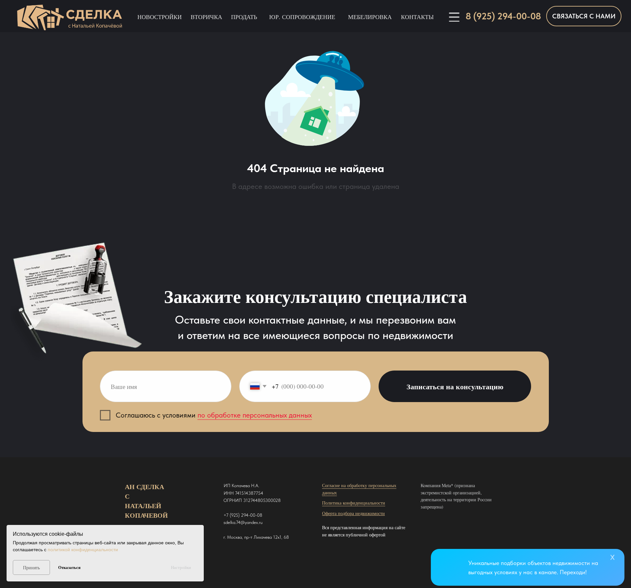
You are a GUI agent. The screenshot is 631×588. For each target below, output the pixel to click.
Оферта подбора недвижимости (353, 513)
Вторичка (206, 17)
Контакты (417, 17)
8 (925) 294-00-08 (503, 16)
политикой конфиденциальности (83, 549)
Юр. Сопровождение (302, 17)
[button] (583, 16)
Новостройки (159, 17)
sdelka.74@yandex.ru (243, 522)
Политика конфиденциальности (353, 503)
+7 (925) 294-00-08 (242, 515)
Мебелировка (370, 17)
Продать (244, 17)
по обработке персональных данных (255, 415)
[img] (453, 567)
